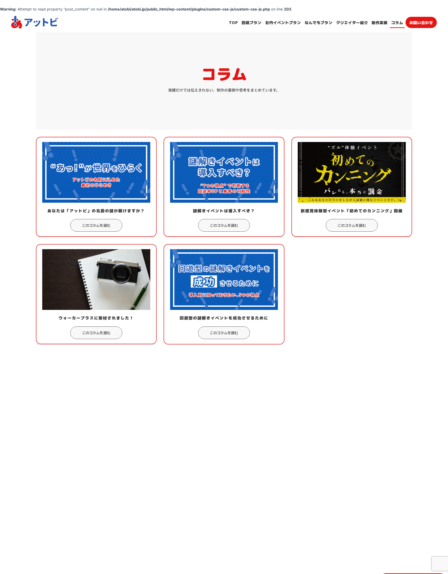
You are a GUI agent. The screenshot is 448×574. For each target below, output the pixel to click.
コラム (397, 22)
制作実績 (380, 22)
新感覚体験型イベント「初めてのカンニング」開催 (352, 210)
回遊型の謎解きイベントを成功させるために (224, 318)
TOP (233, 22)
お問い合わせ (421, 22)
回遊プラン (252, 22)
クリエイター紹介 (352, 22)
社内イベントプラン (283, 22)
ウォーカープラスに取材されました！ (96, 318)
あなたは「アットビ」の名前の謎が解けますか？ (96, 210)
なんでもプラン (318, 22)
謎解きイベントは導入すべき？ (224, 210)
